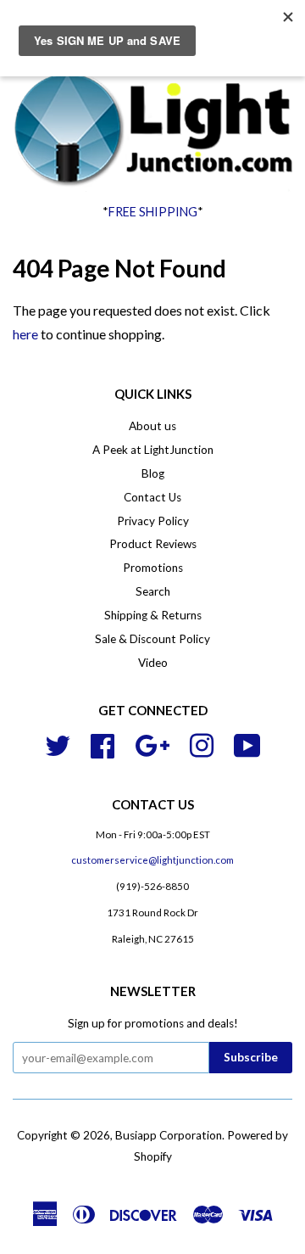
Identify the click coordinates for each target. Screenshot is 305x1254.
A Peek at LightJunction (153, 449)
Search (153, 591)
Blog (152, 473)
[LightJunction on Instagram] (201, 743)
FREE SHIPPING (152, 211)
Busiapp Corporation (168, 1135)
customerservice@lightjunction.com (152, 859)
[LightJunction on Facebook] (102, 743)
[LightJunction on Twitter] (57, 743)
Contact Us (152, 497)
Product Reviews (153, 544)
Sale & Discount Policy (152, 639)
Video (153, 662)
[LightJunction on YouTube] (247, 743)
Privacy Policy (153, 521)
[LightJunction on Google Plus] (152, 743)
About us (152, 426)
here (25, 334)
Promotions (153, 567)
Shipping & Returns (153, 615)
